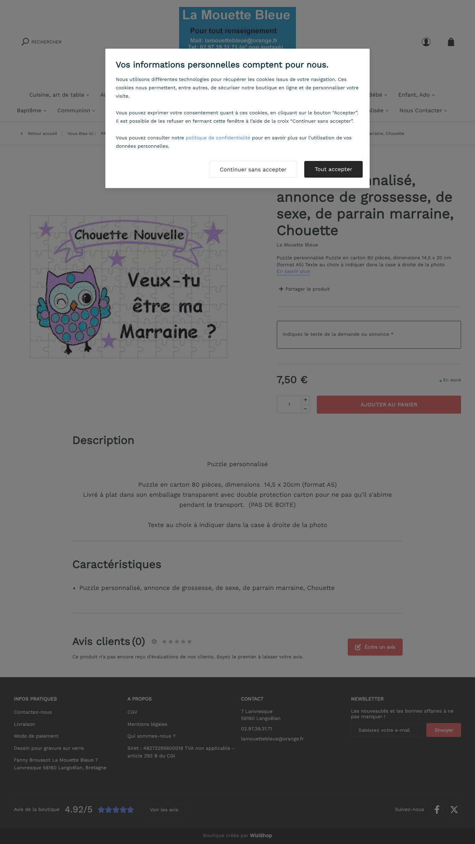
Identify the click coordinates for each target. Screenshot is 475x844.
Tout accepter (333, 169)
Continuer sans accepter (253, 169)
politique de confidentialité (218, 138)
